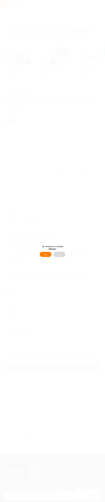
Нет (59, 254)
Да (45, 254)
